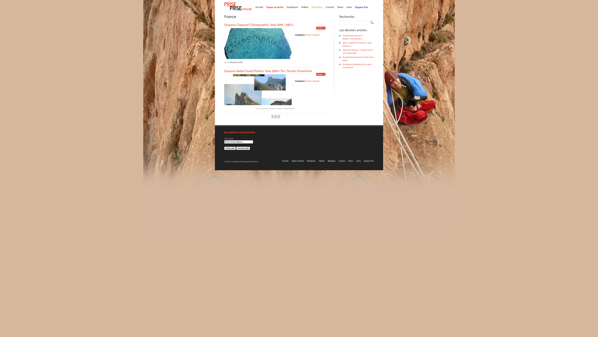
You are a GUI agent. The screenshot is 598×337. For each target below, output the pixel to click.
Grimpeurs (311, 161)
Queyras (316, 35)
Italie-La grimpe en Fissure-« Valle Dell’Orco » (357, 44)
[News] (340, 7)
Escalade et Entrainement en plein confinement (357, 66)
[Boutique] (317, 7)
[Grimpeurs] (292, 7)
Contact (342, 161)
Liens (358, 161)
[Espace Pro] (361, 7)
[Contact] (330, 7)
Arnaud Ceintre (236, 62)
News (350, 161)
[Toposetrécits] (275, 7)
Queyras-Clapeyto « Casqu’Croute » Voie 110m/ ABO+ (358, 51)
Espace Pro (369, 161)
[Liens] (349, 7)
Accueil (285, 161)
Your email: (229, 139)
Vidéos (322, 161)
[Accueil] (259, 7)
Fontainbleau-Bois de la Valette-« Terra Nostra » (353, 37)
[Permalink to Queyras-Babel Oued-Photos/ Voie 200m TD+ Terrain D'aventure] (268, 70)
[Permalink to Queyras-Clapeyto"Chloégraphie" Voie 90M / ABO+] (259, 24)
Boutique (331, 161)
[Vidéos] (304, 7)
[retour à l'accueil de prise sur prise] (238, 10)
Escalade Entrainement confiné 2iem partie (358, 58)
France (309, 35)
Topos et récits (298, 161)
